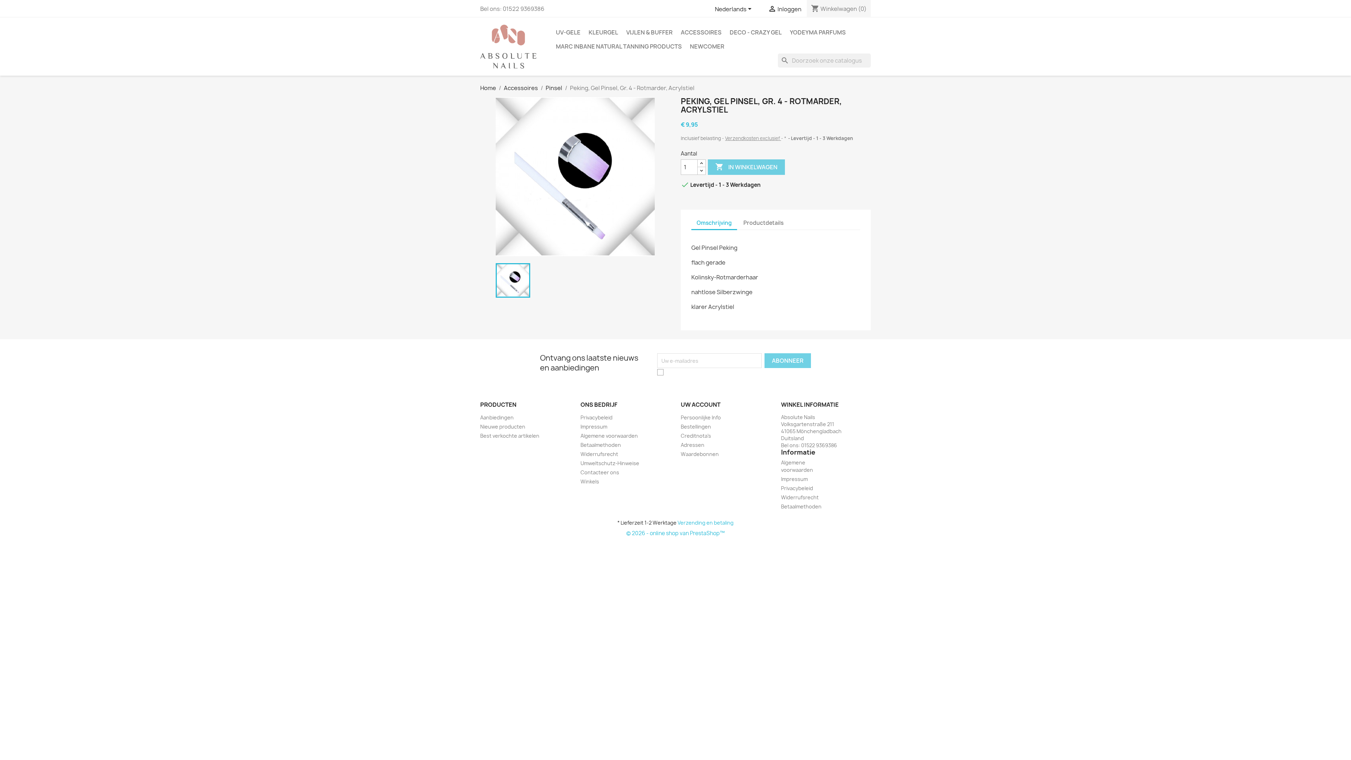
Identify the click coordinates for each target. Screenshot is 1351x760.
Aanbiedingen (497, 417)
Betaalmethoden (601, 445)
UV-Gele (568, 32)
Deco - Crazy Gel (756, 32)
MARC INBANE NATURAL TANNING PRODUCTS (619, 46)
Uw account (701, 404)
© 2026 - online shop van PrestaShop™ (675, 533)
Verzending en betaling (706, 522)
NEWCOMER (707, 46)
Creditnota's (696, 435)
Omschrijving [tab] (714, 223)
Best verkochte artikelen (509, 435)
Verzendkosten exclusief (753, 138)
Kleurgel (603, 32)
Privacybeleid (597, 417)
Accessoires (701, 32)
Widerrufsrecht (599, 454)
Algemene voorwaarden (609, 435)
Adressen (692, 445)
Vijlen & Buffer (649, 32)
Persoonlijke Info (701, 417)
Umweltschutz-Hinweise (610, 463)
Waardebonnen (700, 454)
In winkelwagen (746, 167)
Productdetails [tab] (763, 223)
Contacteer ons (600, 472)
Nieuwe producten (502, 426)
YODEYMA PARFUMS (818, 32)
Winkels (590, 481)
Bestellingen (696, 426)
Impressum (594, 426)
